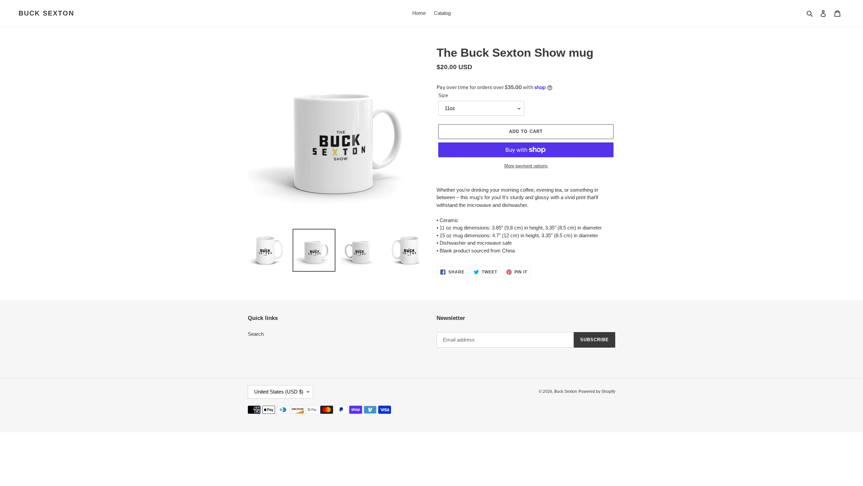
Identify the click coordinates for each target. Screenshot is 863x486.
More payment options (526, 165)
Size (443, 95)
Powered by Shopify (596, 391)
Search (256, 334)
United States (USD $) (278, 392)
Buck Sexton (46, 13)
